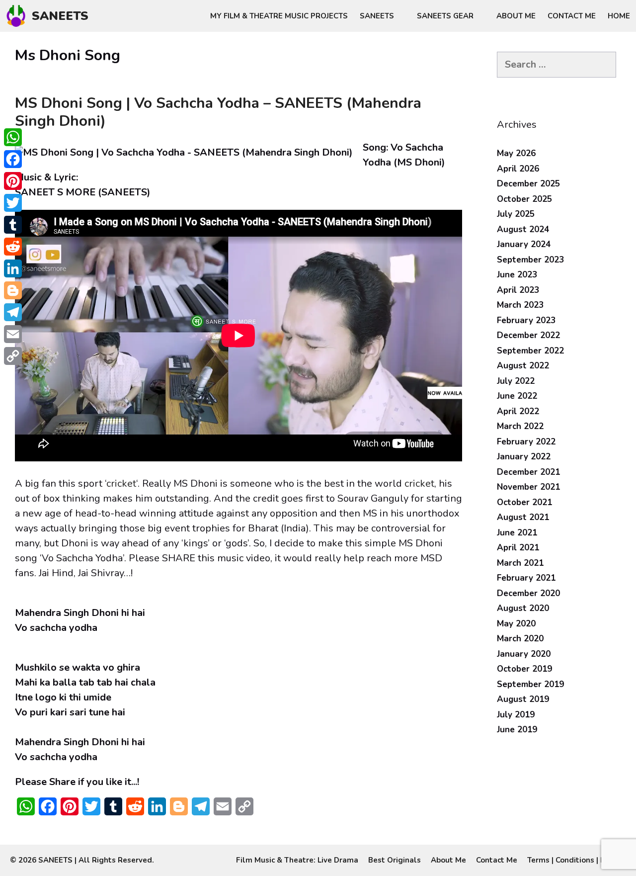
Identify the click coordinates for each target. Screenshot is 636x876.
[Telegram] (13, 312)
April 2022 (518, 411)
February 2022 (526, 441)
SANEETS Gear (445, 16)
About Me (516, 16)
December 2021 (528, 472)
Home (619, 16)
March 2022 (520, 426)
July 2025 (516, 214)
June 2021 (517, 532)
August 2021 (523, 517)
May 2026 (516, 153)
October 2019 (524, 669)
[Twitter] (13, 203)
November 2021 (528, 487)
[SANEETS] (18, 16)
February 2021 (526, 578)
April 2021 (518, 547)
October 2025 (524, 199)
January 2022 (524, 456)
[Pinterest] (13, 181)
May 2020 (516, 623)
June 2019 (517, 729)
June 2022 (517, 396)
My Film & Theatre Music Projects (279, 16)
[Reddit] (13, 247)
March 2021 (520, 563)
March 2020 (520, 638)
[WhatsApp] (13, 137)
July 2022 (516, 381)
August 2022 (523, 365)
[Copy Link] (13, 356)
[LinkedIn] (13, 268)
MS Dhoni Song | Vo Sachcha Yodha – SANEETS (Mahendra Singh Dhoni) (218, 112)
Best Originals (394, 860)
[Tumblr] (13, 225)
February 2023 (526, 320)
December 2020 (528, 593)
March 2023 (520, 305)
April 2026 (518, 169)
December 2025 (528, 183)
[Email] (13, 334)
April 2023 (518, 290)
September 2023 (530, 259)
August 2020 (523, 608)
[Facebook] (13, 159)
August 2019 (523, 699)
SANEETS (60, 16)
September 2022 (530, 350)
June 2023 (517, 274)
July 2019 (516, 714)
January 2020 (524, 654)
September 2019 (530, 684)
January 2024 (524, 244)
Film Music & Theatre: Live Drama (297, 860)
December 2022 (528, 335)
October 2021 (524, 502)
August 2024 (523, 229)
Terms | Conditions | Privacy (576, 860)
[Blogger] (13, 290)
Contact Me (572, 16)
